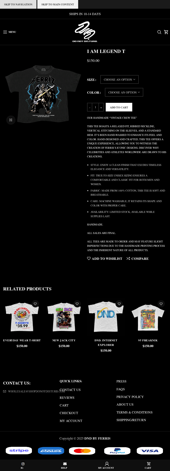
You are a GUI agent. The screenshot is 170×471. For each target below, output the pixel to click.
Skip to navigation (18, 4)
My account (71, 420)
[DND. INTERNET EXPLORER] (106, 317)
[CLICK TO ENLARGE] (11, 120)
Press (121, 381)
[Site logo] (85, 31)
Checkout (69, 413)
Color (93, 92)
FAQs (121, 389)
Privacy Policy (130, 396)
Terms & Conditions (135, 412)
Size (91, 79)
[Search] (158, 32)
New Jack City (64, 340)
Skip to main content (57, 4)
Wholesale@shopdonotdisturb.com (36, 391)
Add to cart (119, 107)
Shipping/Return (131, 420)
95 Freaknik (148, 340)
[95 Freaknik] (148, 317)
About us (125, 404)
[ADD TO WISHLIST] (35, 303)
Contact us (70, 389)
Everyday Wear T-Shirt (22, 340)
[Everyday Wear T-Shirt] (22, 317)
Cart (64, 405)
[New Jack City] (64, 317)
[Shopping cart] (165, 32)
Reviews (67, 397)
